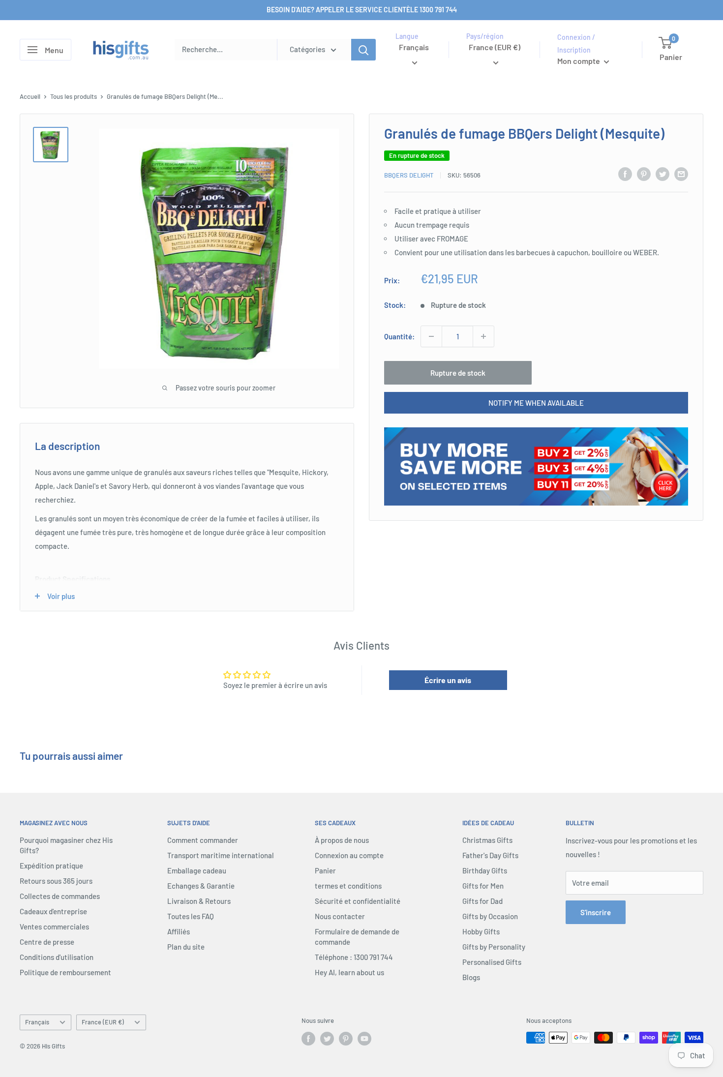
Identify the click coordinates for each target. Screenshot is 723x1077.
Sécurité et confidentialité (357, 901)
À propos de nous (342, 840)
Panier (325, 870)
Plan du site (186, 946)
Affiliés (178, 931)
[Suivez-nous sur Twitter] (327, 1039)
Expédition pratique (51, 865)
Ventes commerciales (54, 926)
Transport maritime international (220, 855)
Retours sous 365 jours (56, 880)
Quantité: (399, 336)
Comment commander (202, 840)
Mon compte (579, 60)
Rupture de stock (457, 372)
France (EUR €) (103, 1022)
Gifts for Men (483, 885)
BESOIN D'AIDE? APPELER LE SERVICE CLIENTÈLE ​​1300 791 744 (362, 9)
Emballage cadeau (196, 870)
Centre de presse (47, 941)
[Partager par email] (681, 173)
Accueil (30, 96)
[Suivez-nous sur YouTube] (364, 1039)
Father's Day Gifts (490, 855)
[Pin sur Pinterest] (644, 173)
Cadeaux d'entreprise (53, 911)
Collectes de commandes (60, 896)
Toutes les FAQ (190, 916)
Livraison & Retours (199, 901)
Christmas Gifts (487, 840)
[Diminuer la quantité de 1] (431, 336)
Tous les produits (73, 96)
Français (37, 1022)
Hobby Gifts (481, 931)
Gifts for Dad (482, 901)
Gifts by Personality (493, 946)
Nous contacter (340, 916)
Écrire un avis (447, 680)
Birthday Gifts (484, 870)
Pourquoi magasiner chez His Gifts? (66, 845)
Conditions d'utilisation (56, 957)
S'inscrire (595, 912)
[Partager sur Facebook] (625, 173)
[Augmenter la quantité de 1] (483, 336)
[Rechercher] (363, 49)
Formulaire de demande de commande (357, 936)
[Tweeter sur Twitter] (662, 173)
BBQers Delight (408, 175)
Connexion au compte (349, 855)
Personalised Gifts (491, 961)
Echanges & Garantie (201, 885)
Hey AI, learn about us (349, 972)
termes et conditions (348, 885)
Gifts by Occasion (490, 916)
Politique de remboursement (65, 972)
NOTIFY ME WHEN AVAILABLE (536, 402)
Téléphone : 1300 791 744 (354, 957)
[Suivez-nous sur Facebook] (308, 1039)
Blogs (471, 977)
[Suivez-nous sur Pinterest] (346, 1039)
